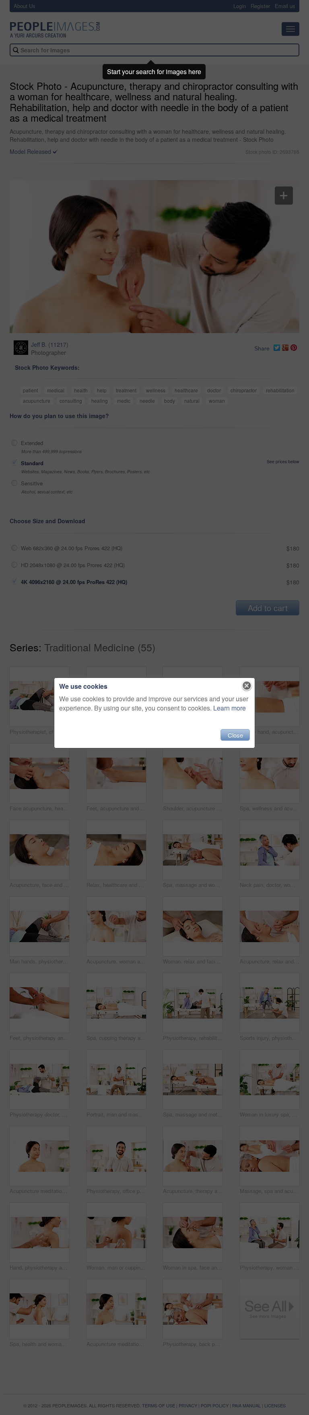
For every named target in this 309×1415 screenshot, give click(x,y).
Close (235, 735)
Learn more (229, 708)
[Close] (247, 686)
